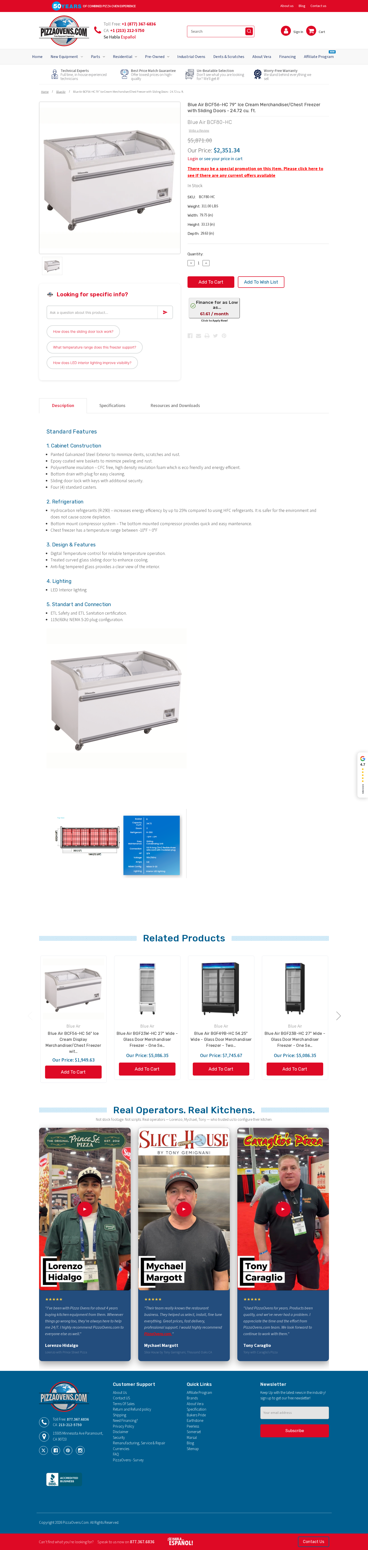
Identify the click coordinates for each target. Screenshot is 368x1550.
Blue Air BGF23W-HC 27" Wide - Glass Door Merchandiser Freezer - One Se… (147, 1039)
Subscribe (294, 1430)
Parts (95, 56)
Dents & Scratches (228, 56)
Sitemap (193, 1449)
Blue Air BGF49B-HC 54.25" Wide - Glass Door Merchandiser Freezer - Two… (221, 1039)
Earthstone (195, 1420)
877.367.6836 (78, 1419)
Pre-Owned (154, 56)
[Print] (207, 335)
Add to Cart (73, 1072)
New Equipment (64, 56)
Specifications (112, 405)
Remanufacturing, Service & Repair (139, 1443)
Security (119, 1437)
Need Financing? (125, 1420)
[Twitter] (215, 335)
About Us (120, 1392)
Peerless (193, 1426)
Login (193, 159)
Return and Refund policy (132, 1409)
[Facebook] (190, 335)
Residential (122, 56)
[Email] (198, 335)
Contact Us (313, 1541)
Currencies (121, 1449)
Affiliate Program (319, 54)
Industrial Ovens (191, 56)
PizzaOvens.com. (158, 1334)
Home (37, 56)
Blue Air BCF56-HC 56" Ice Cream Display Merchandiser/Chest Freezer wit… (73, 1042)
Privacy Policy (123, 1426)
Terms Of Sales (123, 1404)
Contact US (121, 1398)
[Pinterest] (224, 335)
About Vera (261, 56)
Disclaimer (120, 1432)
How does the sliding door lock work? (83, 331)
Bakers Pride (196, 1415)
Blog (302, 5)
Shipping (119, 1415)
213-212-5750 (70, 1425)
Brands (192, 1398)
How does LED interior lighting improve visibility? (92, 363)
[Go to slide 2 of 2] (30, 1015)
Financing (287, 56)
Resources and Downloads (175, 405)
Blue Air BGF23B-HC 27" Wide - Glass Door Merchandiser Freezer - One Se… (295, 1039)
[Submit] (249, 31)
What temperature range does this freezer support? (94, 347)
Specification (196, 1409)
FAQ (116, 1454)
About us (287, 5)
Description (63, 405)
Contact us (318, 5)
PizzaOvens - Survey (128, 1460)
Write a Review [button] (199, 130)
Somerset (194, 1432)
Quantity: (195, 254)
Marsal (192, 1437)
